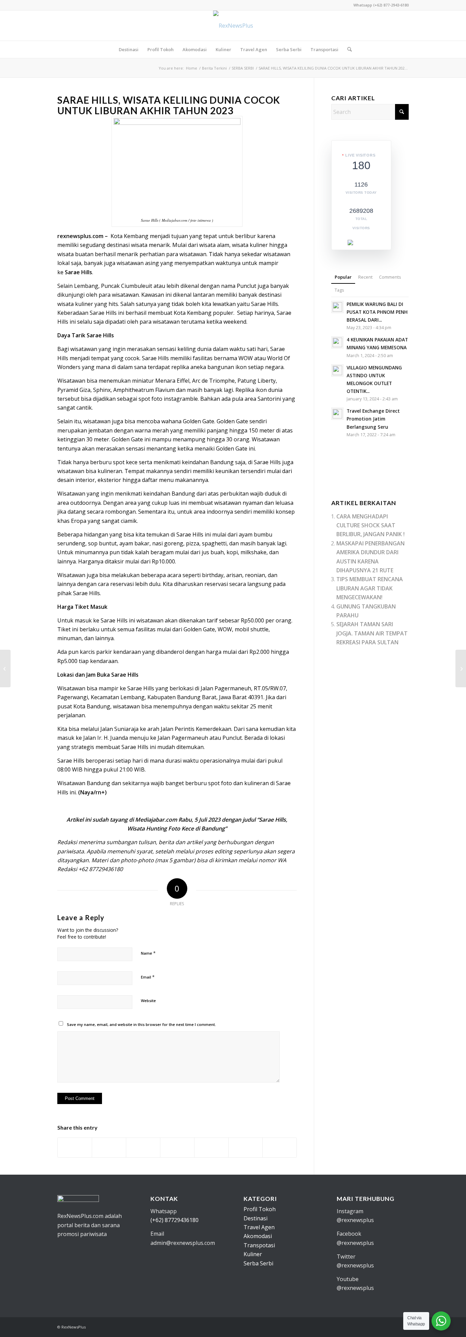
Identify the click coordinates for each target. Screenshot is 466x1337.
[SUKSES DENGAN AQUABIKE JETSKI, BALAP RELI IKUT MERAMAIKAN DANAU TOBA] (5, 668)
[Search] (347, 49)
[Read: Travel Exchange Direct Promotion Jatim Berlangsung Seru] (337, 414)
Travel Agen (259, 1227)
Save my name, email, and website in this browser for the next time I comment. (141, 1024)
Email (148, 977)
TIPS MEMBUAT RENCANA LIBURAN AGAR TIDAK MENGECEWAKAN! (369, 588)
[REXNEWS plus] (233, 26)
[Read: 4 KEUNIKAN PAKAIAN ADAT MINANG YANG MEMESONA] (337, 342)
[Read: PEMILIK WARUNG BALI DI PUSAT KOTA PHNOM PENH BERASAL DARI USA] (337, 307)
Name (148, 953)
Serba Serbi (258, 1263)
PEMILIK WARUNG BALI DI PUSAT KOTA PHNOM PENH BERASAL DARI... (377, 312)
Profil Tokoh (260, 1209)
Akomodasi (258, 1236)
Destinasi (255, 1218)
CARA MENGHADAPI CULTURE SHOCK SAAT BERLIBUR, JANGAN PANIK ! (370, 525)
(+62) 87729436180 (174, 1220)
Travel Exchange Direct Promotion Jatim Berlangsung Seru (373, 419)
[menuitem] (128, 49)
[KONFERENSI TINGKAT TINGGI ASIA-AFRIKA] (460, 668)
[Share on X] (109, 1147)
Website (148, 1000)
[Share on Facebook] (75, 1147)
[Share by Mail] (279, 1147)
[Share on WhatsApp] (143, 1147)
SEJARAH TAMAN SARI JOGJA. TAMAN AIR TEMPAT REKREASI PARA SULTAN (372, 633)
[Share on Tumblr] (245, 1147)
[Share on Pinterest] (177, 1147)
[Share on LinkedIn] (211, 1147)
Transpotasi (259, 1245)
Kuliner (253, 1254)
